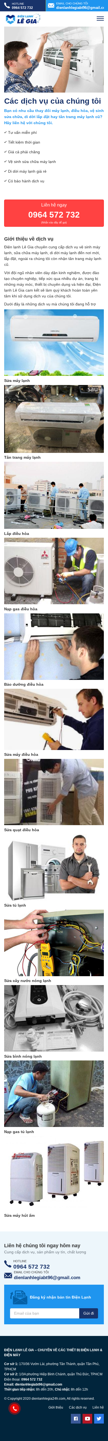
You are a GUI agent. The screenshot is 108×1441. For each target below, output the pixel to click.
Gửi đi (88, 1313)
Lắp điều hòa (16, 533)
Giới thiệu (55, 1407)
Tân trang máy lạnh (22, 457)
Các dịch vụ (78, 1407)
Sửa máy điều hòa (21, 754)
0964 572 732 (31, 1379)
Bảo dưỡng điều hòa (23, 684)
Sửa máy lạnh (17, 380)
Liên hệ (98, 1407)
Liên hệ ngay (54, 213)
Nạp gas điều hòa (20, 609)
